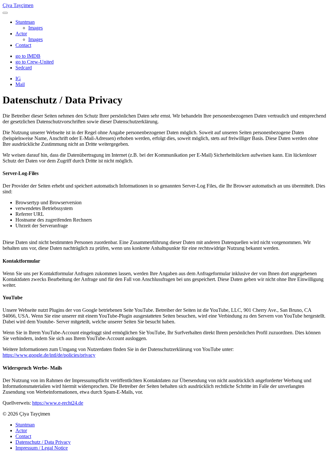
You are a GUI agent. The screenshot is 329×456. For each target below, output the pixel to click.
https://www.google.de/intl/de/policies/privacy (49, 355)
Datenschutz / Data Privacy (43, 442)
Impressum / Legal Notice (41, 448)
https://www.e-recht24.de (57, 403)
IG (18, 78)
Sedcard (23, 67)
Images (35, 28)
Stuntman (25, 22)
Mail (20, 84)
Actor (21, 33)
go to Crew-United (34, 62)
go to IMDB (27, 56)
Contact (23, 45)
